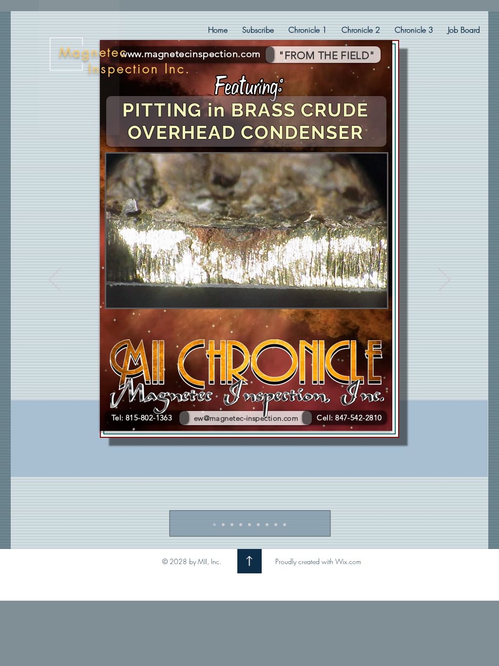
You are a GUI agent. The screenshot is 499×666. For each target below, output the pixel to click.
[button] (307, 30)
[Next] (444, 280)
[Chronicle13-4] (240, 524)
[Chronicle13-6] (258, 524)
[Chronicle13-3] (231, 524)
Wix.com (348, 561)
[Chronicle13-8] (275, 524)
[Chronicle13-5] (249, 524)
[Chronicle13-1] (214, 524)
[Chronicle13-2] (223, 524)
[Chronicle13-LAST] (284, 524)
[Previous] (55, 280)
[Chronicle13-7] (267, 524)
